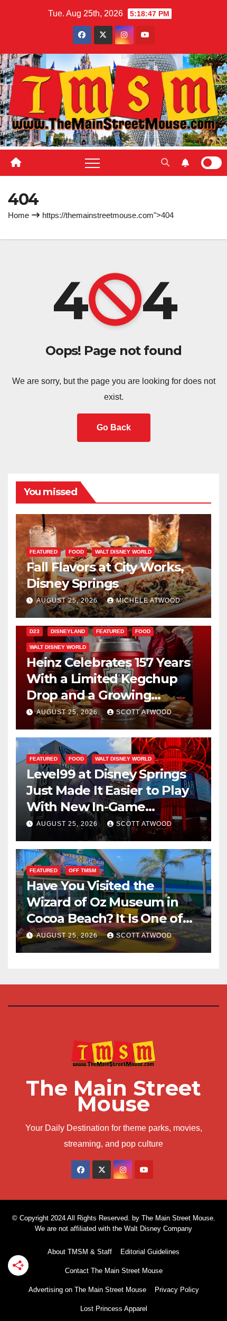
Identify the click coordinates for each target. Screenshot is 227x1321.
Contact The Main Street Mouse (114, 1271)
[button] (165, 162)
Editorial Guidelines (149, 1252)
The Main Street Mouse (113, 1096)
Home (18, 215)
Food (76, 552)
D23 (35, 631)
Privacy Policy (177, 1290)
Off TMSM (82, 870)
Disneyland (68, 631)
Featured (44, 552)
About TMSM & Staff (80, 1252)
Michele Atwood (148, 600)
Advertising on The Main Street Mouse (87, 1290)
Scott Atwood (144, 712)
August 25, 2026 (68, 600)
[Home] (16, 163)
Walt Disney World (123, 552)
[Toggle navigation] (92, 163)
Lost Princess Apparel (113, 1309)
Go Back (114, 427)
